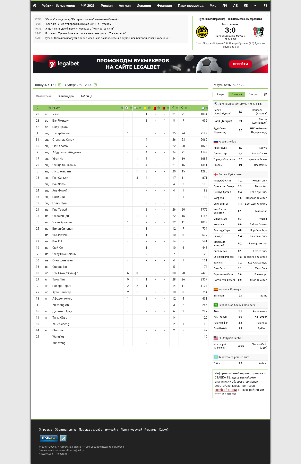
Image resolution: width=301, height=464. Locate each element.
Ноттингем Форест (224, 280)
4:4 (240, 153)
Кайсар (263, 363)
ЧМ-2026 (88, 5)
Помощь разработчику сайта (98, 429)
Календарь (66, 96)
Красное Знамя (258, 159)
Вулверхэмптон (258, 243)
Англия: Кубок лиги (230, 174)
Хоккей (164, 429)
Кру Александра (257, 262)
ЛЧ (225, 5)
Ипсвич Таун (221, 251)
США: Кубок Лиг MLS (230, 338)
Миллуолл (261, 211)
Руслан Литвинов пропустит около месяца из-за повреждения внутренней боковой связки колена (105, 38)
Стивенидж (220, 218)
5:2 (240, 111)
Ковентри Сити (258, 192)
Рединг (263, 218)
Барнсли (218, 262)
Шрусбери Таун (258, 230)
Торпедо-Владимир (225, 159)
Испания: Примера (229, 289)
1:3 (240, 186)
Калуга (263, 147)
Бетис (263, 295)
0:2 (240, 243)
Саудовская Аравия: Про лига (236, 305)
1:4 (240, 203)
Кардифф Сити (222, 180)
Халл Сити (261, 268)
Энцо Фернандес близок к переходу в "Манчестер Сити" (79, 28)
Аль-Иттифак (221, 322)
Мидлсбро (261, 186)
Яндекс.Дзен (46, 453)
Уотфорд (219, 198)
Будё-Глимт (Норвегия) (212, 19)
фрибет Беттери (226, 389)
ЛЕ (235, 5)
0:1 (240, 211)
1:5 (240, 198)
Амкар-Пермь (259, 153)
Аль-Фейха (261, 317)
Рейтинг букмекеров (58, 5)
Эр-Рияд (262, 328)
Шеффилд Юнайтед (255, 256)
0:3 (240, 218)
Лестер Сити (260, 251)
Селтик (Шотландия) (259, 121)
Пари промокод (191, 5)
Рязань (218, 165)
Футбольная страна (70, 446)
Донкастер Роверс (224, 186)
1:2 (240, 147)
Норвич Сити (259, 180)
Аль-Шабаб (220, 328)
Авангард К (220, 147)
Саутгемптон (221, 203)
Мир (213, 5)
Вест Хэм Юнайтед (256, 203)
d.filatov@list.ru (75, 450)
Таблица (86, 96)
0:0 (240, 159)
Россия (107, 5)
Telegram (61, 453)
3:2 (240, 262)
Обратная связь (66, 429)
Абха (216, 311)
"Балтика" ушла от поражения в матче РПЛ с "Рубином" (78, 23)
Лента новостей (131, 429)
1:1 (240, 165)
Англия (125, 5)
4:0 (240, 230)
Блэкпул (218, 236)
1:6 (240, 274)
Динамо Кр (220, 153)
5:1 (240, 121)
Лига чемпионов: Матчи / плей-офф (230, 37)
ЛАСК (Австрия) (223, 121)
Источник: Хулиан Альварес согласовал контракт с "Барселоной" (85, 33)
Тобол (217, 363)
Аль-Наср (262, 322)
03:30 (241, 345)
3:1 (240, 251)
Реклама (150, 429)
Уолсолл (219, 224)
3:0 (240, 130)
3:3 (240, 328)
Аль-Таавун (220, 317)
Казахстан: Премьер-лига (233, 357)
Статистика (44, 96)
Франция (164, 5)
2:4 (240, 192)
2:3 (240, 322)
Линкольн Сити (258, 236)
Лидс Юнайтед (258, 280)
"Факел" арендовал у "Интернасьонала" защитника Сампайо (82, 19)
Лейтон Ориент (258, 224)
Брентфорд (261, 274)
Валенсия (219, 295)
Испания (144, 5)
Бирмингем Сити (223, 274)
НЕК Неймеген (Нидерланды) (245, 19)
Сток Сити (219, 268)
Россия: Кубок (227, 141)
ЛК (246, 5)
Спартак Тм (260, 165)
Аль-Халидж (260, 311)
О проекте (45, 429)
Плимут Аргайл (222, 192)
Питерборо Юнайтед (255, 198)
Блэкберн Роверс (224, 256)
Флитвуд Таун (222, 230)
